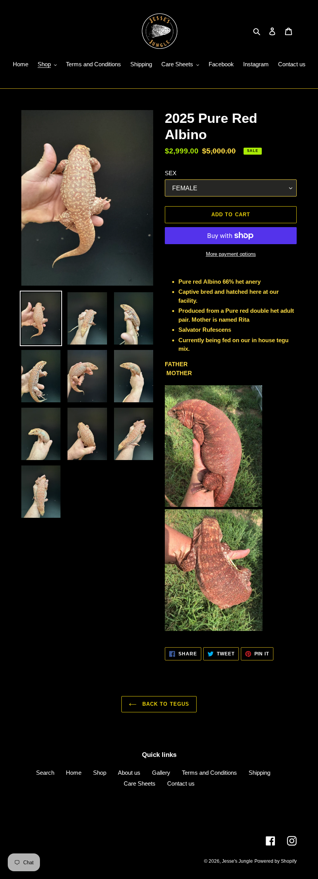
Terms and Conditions (209, 772)
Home (73, 772)
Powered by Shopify (275, 861)
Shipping (259, 772)
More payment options (231, 254)
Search (45, 772)
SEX (170, 173)
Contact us (181, 783)
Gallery (161, 772)
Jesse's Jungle (237, 861)
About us (129, 772)
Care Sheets (140, 783)
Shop (99, 772)
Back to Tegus (164, 704)
